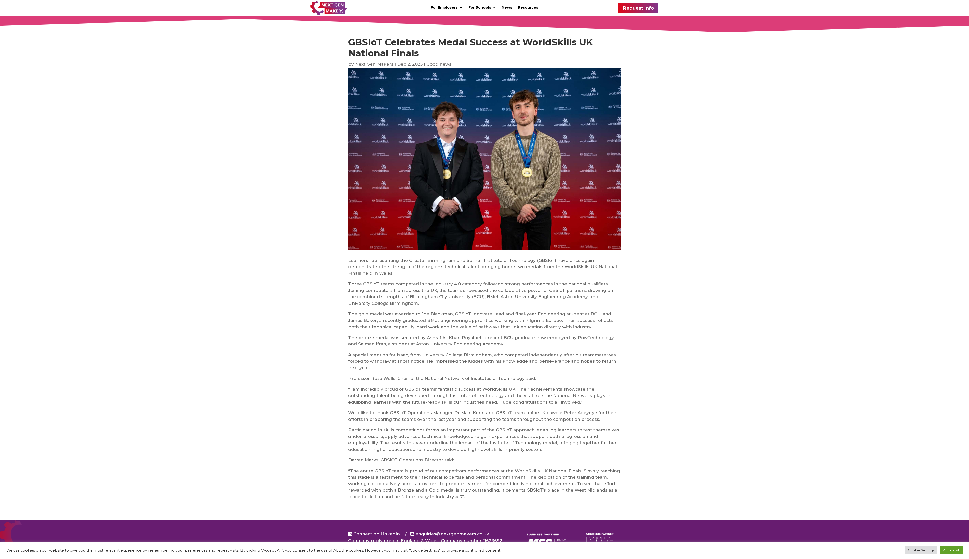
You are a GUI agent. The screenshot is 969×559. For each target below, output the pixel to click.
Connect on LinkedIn (376, 534)
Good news (438, 64)
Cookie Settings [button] (921, 550)
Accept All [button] (951, 550)
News (507, 8)
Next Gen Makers (374, 64)
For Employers (444, 8)
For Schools (479, 8)
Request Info (638, 8)
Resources (528, 8)
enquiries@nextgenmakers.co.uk (452, 534)
